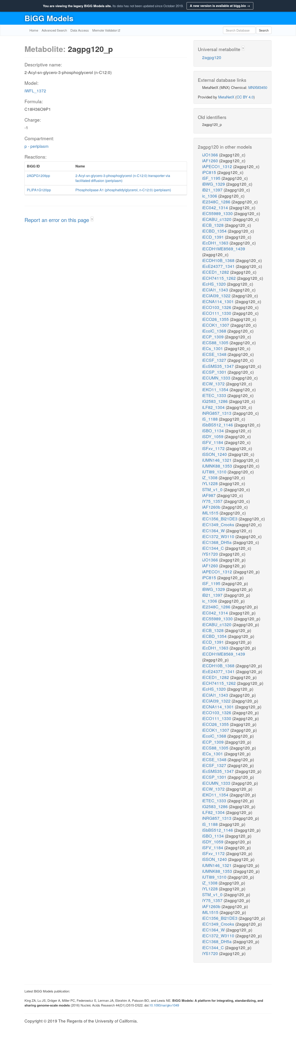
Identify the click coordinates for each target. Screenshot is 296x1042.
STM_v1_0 (213, 489)
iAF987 (209, 495)
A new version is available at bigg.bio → (220, 5)
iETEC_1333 (214, 395)
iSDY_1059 (213, 436)
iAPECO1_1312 (217, 166)
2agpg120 (211, 57)
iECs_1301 (213, 348)
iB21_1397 (213, 190)
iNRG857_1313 (217, 413)
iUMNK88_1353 (217, 466)
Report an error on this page (57, 220)
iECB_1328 (213, 225)
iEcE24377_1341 (219, 266)
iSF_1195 (211, 178)
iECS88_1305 (215, 342)
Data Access (79, 30)
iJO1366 (210, 155)
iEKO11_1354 (215, 389)
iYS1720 (210, 554)
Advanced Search (54, 30)
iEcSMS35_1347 (218, 366)
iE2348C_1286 (216, 201)
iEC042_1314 (215, 207)
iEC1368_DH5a (217, 542)
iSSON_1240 (215, 454)
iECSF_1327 (214, 360)
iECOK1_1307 (216, 325)
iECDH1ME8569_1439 (223, 248)
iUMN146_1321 (217, 460)
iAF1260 (210, 160)
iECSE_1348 (215, 354)
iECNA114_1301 (218, 301)
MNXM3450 (257, 87)
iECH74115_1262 (219, 278)
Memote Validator (105, 30)
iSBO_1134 (213, 430)
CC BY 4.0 (245, 97)
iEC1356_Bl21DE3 (220, 518)
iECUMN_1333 (216, 378)
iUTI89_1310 (215, 471)
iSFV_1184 (213, 442)
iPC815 (209, 172)
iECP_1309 (213, 336)
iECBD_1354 (215, 231)
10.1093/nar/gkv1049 (164, 1005)
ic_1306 (210, 196)
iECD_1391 (213, 237)
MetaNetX (226, 97)
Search (264, 30)
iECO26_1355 (216, 319)
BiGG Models (48, 18)
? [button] (92, 219)
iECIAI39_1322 (217, 295)
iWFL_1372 (35, 90)
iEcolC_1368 (214, 331)
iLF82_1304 (214, 407)
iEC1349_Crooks (218, 524)
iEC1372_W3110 (218, 536)
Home (33, 30)
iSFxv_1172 (214, 448)
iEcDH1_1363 (215, 243)
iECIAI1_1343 (215, 290)
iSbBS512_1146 (218, 425)
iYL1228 (210, 483)
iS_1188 (210, 419)
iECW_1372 (214, 383)
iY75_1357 (213, 501)
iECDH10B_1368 (219, 260)
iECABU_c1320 (217, 219)
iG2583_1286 (215, 401)
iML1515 (211, 513)
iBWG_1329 (214, 184)
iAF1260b (211, 507)
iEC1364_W (214, 530)
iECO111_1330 (217, 313)
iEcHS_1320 (214, 284)
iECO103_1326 (217, 307)
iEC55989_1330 (218, 213)
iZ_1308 (210, 477)
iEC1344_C (213, 548)
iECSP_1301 (215, 372)
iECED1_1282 (216, 272)
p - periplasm (36, 146)
